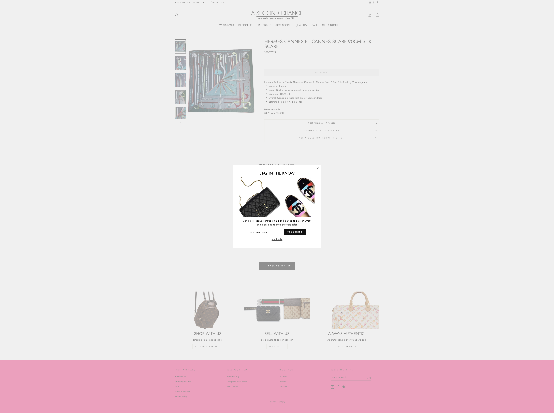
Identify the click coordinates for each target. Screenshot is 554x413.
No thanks (277, 239)
